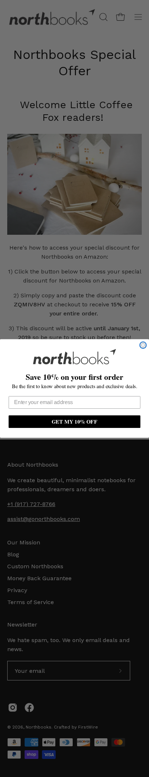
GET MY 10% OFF (74, 421)
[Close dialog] (143, 345)
